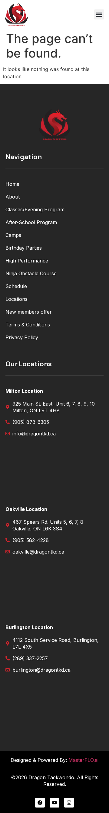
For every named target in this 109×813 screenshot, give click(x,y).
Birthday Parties (23, 248)
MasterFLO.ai (83, 760)
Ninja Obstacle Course (31, 273)
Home (12, 184)
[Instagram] (69, 803)
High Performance (26, 261)
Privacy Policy (21, 337)
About (12, 197)
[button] (99, 14)
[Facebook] (40, 803)
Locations (16, 299)
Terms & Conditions (27, 325)
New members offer (28, 312)
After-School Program (31, 222)
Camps (13, 235)
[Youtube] (54, 803)
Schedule (16, 286)
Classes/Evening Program (34, 209)
